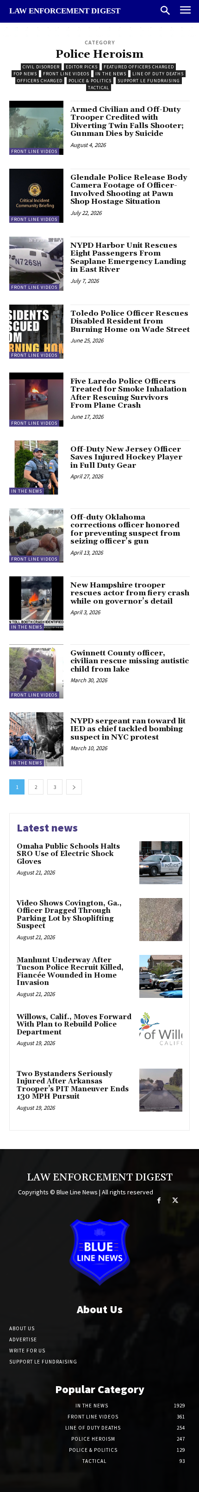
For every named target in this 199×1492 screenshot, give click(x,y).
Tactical (98, 88)
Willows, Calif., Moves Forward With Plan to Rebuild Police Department (74, 1025)
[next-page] (74, 787)
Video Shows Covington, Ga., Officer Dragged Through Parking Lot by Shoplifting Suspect (69, 915)
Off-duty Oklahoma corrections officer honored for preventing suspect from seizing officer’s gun (125, 529)
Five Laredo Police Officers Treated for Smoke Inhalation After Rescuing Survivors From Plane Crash (128, 393)
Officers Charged (39, 81)
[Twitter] (175, 1200)
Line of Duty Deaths (158, 74)
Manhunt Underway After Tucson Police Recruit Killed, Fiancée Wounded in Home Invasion (70, 972)
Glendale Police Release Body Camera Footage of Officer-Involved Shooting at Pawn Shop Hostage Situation (128, 190)
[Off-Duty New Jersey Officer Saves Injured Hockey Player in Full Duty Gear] (36, 467)
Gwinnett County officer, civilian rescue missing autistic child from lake (129, 661)
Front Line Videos (66, 74)
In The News (110, 74)
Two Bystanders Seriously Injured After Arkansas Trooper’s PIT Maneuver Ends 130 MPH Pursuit (73, 1085)
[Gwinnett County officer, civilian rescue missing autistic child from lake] (36, 671)
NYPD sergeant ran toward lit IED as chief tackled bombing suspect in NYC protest (128, 729)
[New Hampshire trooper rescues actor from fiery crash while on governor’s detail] (36, 603)
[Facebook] (159, 1200)
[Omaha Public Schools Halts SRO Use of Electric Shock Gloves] (160, 862)
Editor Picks (82, 67)
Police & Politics (90, 81)
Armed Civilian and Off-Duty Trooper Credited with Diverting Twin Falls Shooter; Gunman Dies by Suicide (127, 122)
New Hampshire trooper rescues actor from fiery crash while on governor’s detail (129, 593)
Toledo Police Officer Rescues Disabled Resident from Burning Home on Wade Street (130, 321)
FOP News (25, 74)
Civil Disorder (41, 67)
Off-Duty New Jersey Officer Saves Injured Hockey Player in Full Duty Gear (126, 457)
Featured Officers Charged (139, 67)
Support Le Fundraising (149, 81)
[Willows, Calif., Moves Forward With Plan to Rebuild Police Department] (160, 1033)
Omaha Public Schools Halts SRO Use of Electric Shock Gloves (68, 854)
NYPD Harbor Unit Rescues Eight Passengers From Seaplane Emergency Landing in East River (128, 258)
